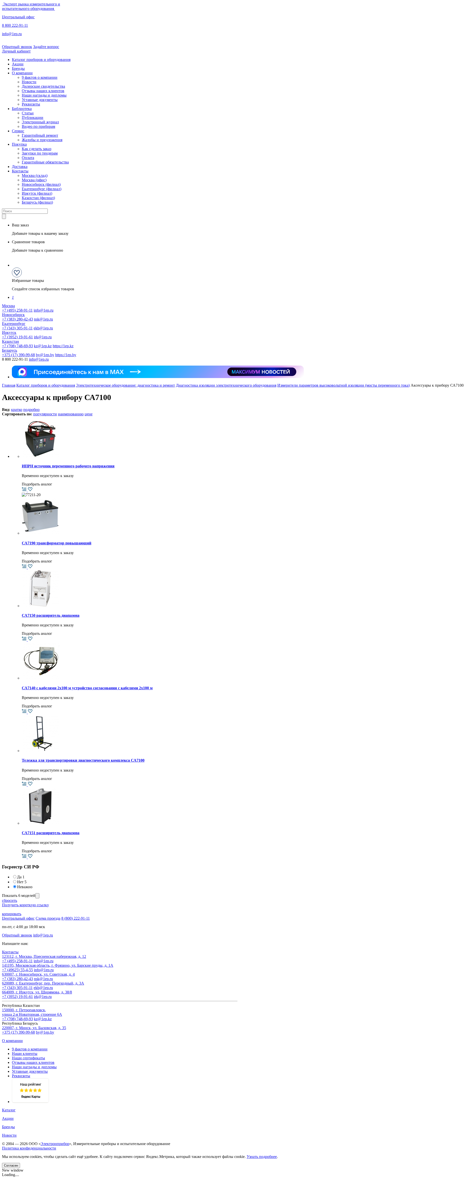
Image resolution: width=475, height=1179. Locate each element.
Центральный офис (18, 17)
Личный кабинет (16, 51)
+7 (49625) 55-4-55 (17, 970)
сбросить (9, 900)
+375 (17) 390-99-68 (18, 355)
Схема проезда (48, 918)
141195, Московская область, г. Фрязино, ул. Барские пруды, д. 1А (57, 965)
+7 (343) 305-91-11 (17, 328)
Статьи (28, 113)
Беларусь (9, 350)
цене (89, 414)
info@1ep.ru (12, 34)
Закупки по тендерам (40, 153)
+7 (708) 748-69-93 (17, 346)
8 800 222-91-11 (15, 25)
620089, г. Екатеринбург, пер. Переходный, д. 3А (43, 983)
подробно (31, 409)
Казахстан (10, 341)
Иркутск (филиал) (37, 193)
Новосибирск (13, 315)
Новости (29, 82)
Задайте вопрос (46, 47)
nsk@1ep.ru (43, 319)
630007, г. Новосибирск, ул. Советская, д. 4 (38, 974)
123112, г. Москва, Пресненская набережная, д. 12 (44, 956)
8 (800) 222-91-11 (75, 918)
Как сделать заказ (36, 149)
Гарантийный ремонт (40, 135)
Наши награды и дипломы (44, 95)
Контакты (20, 171)
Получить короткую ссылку (25, 905)
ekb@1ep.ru (43, 328)
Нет (21, 882)
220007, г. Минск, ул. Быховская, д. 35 (34, 1028)
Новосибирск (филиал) (41, 184)
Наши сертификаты (28, 1058)
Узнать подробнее (262, 1156)
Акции (18, 64)
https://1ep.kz (63, 346)
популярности (45, 414)
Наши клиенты (24, 1053)
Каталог (9, 1110)
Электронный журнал (40, 122)
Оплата (28, 158)
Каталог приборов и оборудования (41, 59)
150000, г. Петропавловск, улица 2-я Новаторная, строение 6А (32, 1012)
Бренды (18, 68)
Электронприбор (55, 1144)
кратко (16, 409)
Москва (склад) (35, 175)
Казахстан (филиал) (38, 198)
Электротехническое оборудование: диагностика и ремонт (125, 385)
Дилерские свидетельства (43, 86)
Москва (8, 306)
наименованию (71, 414)
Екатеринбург (13, 324)
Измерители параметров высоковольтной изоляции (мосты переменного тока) (343, 385)
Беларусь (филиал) (37, 202)
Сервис (18, 131)
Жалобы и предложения (42, 140)
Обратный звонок (17, 47)
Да (20, 877)
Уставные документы (40, 100)
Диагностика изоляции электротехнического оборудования (226, 385)
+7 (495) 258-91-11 (17, 310)
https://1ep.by (65, 355)
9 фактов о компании (39, 77)
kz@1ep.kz (43, 346)
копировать (11, 914)
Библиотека (22, 109)
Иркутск (9, 332)
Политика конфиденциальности (29, 1148)
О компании (22, 73)
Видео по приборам (38, 126)
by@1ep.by (45, 355)
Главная (8, 385)
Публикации (32, 117)
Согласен (11, 1165)
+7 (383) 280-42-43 (17, 319)
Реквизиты (31, 104)
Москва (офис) (34, 180)
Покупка (19, 144)
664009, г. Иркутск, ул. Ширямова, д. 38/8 (37, 992)
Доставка (19, 166)
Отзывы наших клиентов (43, 91)
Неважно (24, 887)
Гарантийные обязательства (45, 162)
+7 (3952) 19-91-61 (17, 337)
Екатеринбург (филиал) (41, 189)
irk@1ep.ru (43, 337)
